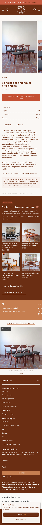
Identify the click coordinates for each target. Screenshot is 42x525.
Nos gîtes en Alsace (8, 414)
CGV (3, 437)
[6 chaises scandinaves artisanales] (21, 348)
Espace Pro (6, 410)
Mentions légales (7, 441)
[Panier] (39, 10)
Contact (4, 433)
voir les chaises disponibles (13, 286)
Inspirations (6, 402)
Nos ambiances (7, 395)
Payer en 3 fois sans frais (10, 425)
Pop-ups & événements (10, 406)
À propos (5, 391)
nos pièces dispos (31, 2)
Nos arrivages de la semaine (14, 292)
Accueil (4, 77)
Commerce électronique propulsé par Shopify (17, 501)
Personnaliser (21, 520)
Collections (7, 381)
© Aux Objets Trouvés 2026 (11, 497)
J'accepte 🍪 (21, 515)
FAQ (3, 429)
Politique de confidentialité (11, 444)
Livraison (5, 421)
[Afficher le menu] (3, 10)
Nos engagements (8, 399)
